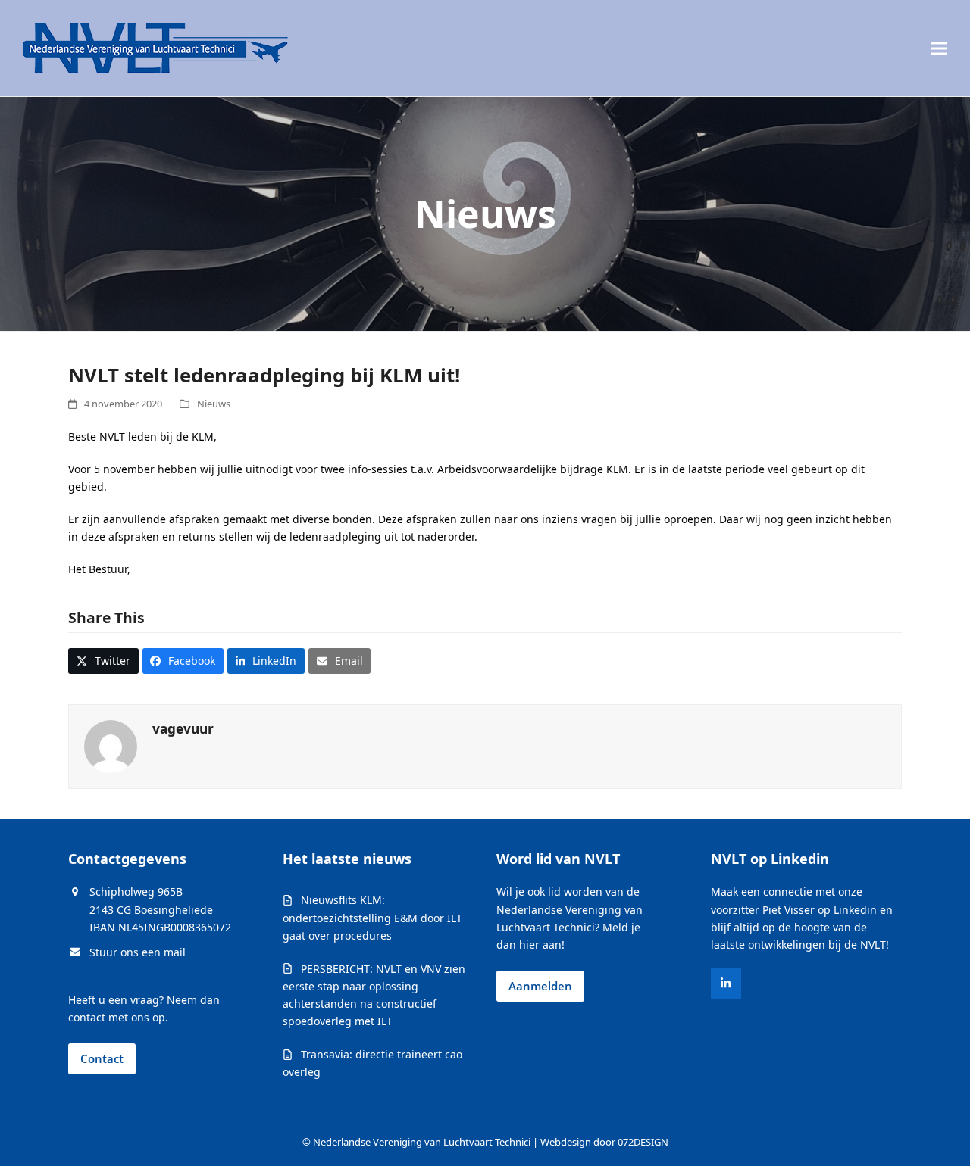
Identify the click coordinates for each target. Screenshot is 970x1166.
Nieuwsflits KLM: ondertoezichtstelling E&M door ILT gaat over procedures (372, 917)
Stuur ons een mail (137, 952)
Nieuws (213, 403)
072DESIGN (643, 1142)
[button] (939, 48)
